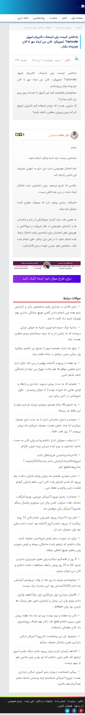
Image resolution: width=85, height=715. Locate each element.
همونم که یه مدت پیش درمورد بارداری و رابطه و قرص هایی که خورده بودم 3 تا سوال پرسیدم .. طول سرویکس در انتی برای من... (49, 390)
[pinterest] (81, 710)
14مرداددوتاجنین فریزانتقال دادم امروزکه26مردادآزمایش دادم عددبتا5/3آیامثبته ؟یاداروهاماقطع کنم (52, 461)
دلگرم (80, 701)
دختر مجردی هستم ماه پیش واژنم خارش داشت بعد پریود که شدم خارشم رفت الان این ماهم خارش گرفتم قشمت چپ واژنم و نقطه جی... (47, 482)
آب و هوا (79, 706)
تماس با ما (60, 701)
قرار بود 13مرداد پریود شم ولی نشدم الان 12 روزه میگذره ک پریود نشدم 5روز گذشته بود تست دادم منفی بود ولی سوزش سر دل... (47, 523)
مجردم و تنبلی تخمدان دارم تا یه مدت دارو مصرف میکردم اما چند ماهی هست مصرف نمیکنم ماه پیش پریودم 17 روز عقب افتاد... (48, 425)
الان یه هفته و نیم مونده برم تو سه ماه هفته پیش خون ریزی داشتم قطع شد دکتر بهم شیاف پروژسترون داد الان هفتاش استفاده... (48, 621)
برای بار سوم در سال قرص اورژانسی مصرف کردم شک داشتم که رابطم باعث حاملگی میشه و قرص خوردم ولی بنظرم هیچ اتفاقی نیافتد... (47, 544)
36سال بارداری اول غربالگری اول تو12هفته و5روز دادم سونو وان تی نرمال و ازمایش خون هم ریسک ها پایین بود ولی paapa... (48, 600)
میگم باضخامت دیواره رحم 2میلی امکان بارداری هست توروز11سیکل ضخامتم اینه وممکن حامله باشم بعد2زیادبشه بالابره (48, 678)
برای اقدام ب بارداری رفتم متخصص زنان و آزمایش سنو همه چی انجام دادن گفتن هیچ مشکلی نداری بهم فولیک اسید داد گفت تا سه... (48, 312)
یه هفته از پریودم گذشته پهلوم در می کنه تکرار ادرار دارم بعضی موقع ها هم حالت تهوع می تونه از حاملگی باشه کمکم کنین (47, 369)
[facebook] (74, 710)
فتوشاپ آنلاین (65, 706)
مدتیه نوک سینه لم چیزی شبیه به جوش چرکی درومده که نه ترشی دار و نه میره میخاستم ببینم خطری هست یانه (48, 333)
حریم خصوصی (15, 701)
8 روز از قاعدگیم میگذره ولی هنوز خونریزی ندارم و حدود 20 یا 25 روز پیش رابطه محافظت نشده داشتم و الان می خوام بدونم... (48, 565)
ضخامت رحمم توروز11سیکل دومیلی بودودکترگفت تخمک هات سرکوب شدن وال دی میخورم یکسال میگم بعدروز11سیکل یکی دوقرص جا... (48, 502)
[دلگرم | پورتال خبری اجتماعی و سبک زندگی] (80, 7)
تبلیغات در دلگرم (44, 701)
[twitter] (67, 710)
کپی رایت (29, 701)
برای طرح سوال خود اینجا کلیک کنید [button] (46, 278)
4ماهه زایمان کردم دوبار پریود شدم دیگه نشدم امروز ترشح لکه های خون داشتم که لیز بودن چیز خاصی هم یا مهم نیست (47, 657)
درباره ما (72, 701)
